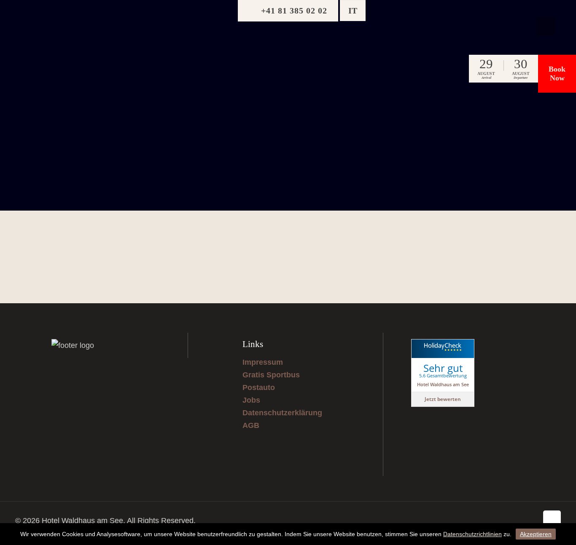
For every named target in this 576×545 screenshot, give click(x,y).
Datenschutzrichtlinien (472, 534)
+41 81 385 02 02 (294, 10)
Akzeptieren (536, 534)
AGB (250, 425)
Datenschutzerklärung (282, 413)
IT (352, 10)
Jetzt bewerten (443, 399)
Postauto (258, 387)
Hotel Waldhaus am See (443, 384)
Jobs (251, 400)
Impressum (262, 362)
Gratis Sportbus (271, 375)
